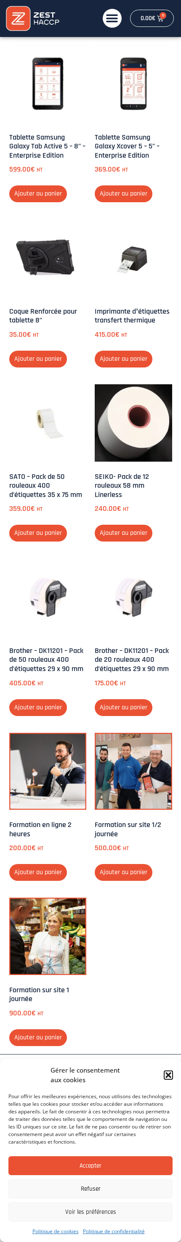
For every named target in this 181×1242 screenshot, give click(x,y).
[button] (168, 1075)
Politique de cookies (55, 1231)
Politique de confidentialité (114, 1231)
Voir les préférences (90, 1212)
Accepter (90, 1166)
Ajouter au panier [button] (38, 193)
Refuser (91, 1189)
